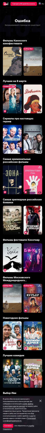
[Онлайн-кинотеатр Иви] (6, 3)
